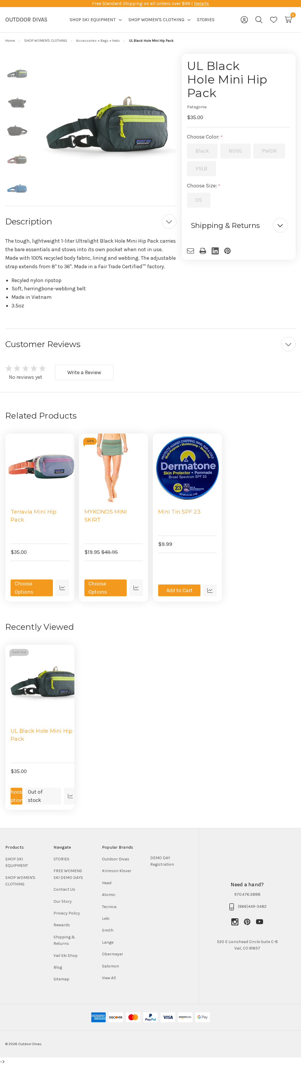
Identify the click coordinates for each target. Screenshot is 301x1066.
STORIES (61, 859)
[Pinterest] (230, 250)
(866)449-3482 (252, 906)
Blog (57, 967)
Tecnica (109, 906)
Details (201, 3)
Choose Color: (203, 137)
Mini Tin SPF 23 (179, 512)
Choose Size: (202, 185)
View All (109, 977)
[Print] (205, 250)
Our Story (62, 901)
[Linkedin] (218, 250)
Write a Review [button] (84, 372)
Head (106, 882)
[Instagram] (237, 921)
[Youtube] (259, 921)
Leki (105, 918)
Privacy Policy (66, 913)
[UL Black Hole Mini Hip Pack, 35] (43, 683)
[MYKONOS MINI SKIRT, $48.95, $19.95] (113, 468)
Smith (107, 930)
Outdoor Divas (115, 859)
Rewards (61, 924)
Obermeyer (112, 954)
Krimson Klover (116, 870)
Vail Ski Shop (65, 955)
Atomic (109, 894)
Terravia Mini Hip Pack (33, 516)
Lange (107, 942)
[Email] (193, 250)
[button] (238, 225)
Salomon (110, 966)
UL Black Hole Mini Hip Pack (42, 735)
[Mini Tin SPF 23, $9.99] (187, 468)
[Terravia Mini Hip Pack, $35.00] (39, 468)
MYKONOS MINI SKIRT (105, 516)
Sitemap (61, 979)
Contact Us (64, 889)
